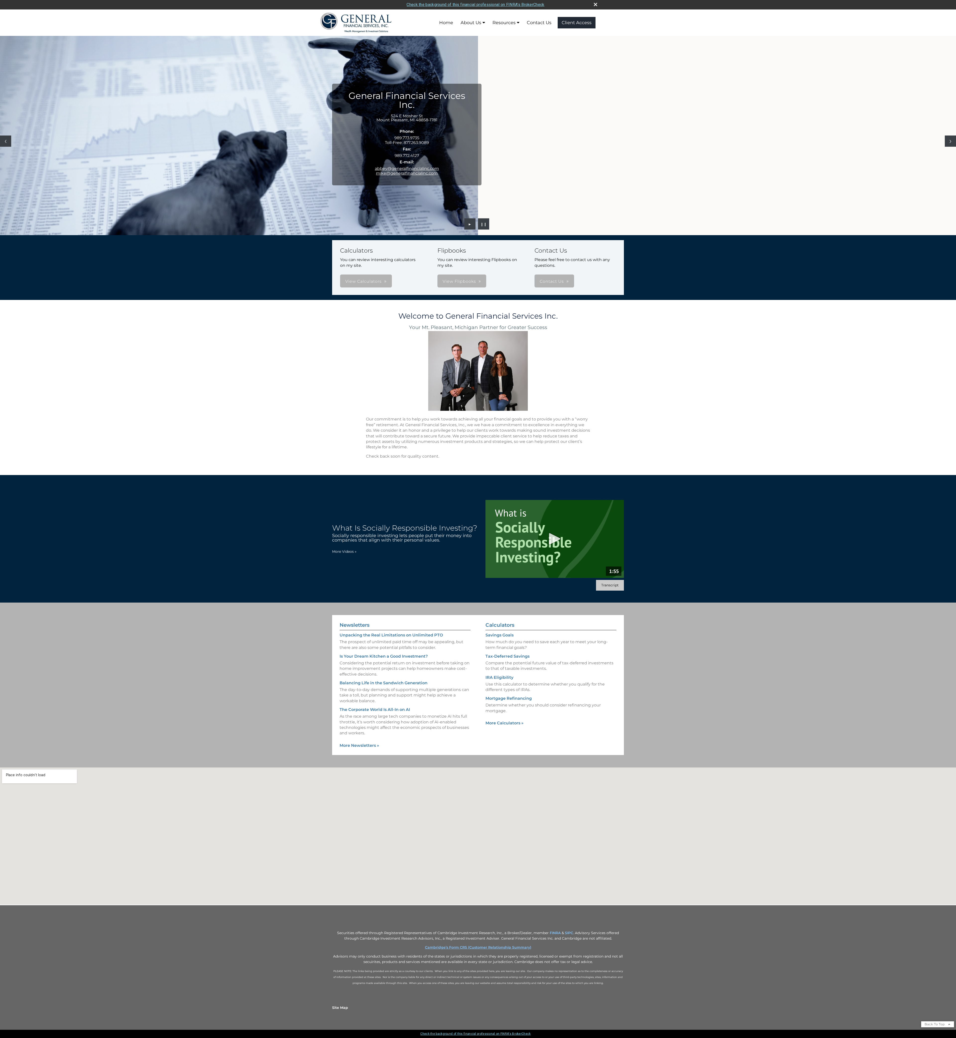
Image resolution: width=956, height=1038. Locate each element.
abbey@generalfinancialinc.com (407, 168)
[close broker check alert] (596, 4)
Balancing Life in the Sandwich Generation (383, 683)
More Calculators (504, 723)
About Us (471, 22)
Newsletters (354, 625)
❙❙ (483, 224)
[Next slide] (950, 141)
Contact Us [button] (552, 281)
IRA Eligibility (499, 677)
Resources (504, 22)
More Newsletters (359, 745)
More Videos (344, 551)
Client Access (577, 22)
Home (446, 22)
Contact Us (539, 22)
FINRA (555, 933)
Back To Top (935, 1024)
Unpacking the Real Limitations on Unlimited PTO (391, 635)
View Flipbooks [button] (459, 281)
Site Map (340, 1007)
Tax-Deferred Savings (507, 656)
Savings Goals (499, 635)
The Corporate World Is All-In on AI (375, 709)
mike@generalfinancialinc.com (407, 173)
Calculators (499, 625)
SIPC (569, 933)
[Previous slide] (5, 141)
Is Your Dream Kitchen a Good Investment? (384, 656)
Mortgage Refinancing (508, 698)
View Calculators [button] (363, 281)
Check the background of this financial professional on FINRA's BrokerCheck (475, 4)
